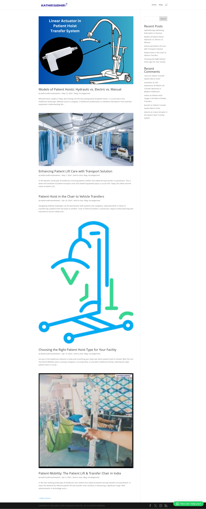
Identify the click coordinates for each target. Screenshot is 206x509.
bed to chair (78, 175)
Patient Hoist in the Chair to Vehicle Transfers (71, 196)
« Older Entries (45, 498)
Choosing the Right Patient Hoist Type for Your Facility (77, 349)
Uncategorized (84, 93)
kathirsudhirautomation (50, 93)
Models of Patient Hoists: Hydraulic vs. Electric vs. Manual (80, 89)
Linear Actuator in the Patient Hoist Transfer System (155, 115)
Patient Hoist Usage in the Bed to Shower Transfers (155, 98)
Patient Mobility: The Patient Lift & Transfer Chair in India (80, 473)
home (154, 5)
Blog (161, 5)
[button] (188, 503)
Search (163, 19)
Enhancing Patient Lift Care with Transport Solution (75, 171)
